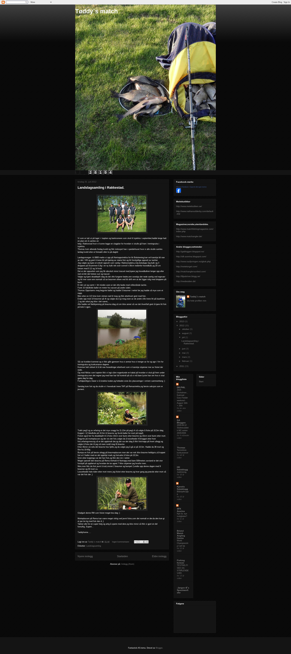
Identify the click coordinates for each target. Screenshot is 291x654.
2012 (182, 325)
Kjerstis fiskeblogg (182, 487)
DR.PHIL (181, 387)
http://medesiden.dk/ (186, 281)
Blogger (159, 648)
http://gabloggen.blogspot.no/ (190, 251)
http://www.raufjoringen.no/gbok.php (193, 261)
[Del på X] (141, 541)
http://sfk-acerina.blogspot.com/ (191, 256)
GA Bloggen (181, 421)
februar (186, 361)
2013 (182, 321)
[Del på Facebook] (144, 541)
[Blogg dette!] (138, 541)
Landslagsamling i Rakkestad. (101, 187)
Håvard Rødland (182, 187)
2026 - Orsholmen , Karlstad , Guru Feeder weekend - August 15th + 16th (182, 398)
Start (201, 381)
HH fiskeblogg (182, 468)
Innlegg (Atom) (127, 564)
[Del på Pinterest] (147, 541)
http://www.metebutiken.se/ (189, 206)
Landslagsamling (93, 546)
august (185, 333)
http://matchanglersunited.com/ (191, 271)
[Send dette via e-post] (135, 541)
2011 (182, 366)
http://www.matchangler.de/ (189, 236)
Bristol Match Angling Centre (181, 534)
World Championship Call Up (182, 543)
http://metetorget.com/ (186, 266)
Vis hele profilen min (196, 300)
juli (183, 337)
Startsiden (122, 556)
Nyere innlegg (85, 556)
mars (184, 357)
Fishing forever (181, 561)
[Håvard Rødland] (178, 192)
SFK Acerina (181, 510)
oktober (186, 329)
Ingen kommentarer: (121, 542)
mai (184, 353)
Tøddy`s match (96, 11)
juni (184, 348)
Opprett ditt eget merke (198, 187)
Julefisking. (182, 472)
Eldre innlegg (159, 556)
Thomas (181, 447)
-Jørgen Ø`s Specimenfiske (183, 590)
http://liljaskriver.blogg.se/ (188, 276)
